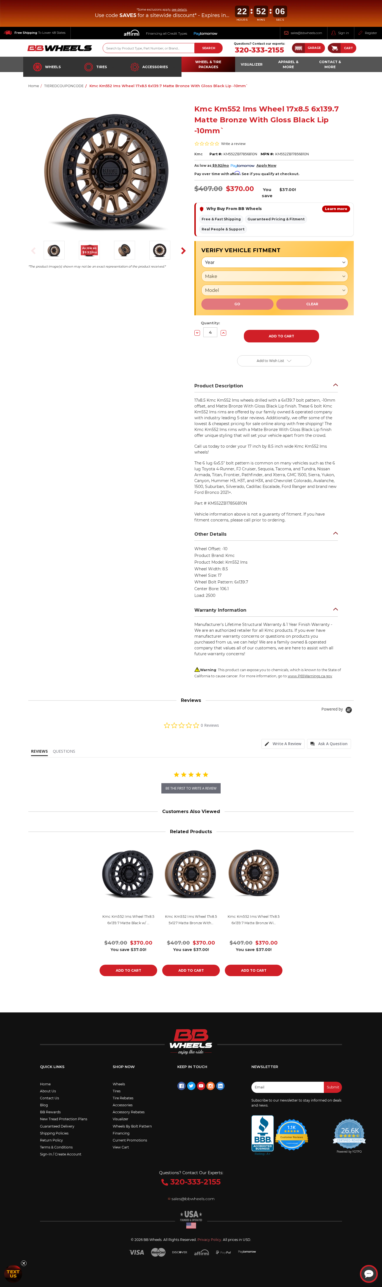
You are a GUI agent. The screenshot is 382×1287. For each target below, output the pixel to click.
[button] (308, 48)
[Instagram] (210, 1086)
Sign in (343, 33)
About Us (48, 1091)
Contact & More (330, 64)
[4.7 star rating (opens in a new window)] (291, 1131)
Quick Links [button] (52, 1066)
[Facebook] (181, 1086)
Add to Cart (128, 970)
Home (45, 1084)
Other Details (210, 534)
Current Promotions (130, 1140)
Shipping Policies (54, 1133)
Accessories (155, 67)
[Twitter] (191, 1086)
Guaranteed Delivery (57, 1126)
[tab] (283, 744)
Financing (121, 1133)
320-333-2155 (259, 50)
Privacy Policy (209, 1240)
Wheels (53, 67)
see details (179, 9)
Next (181, 251)
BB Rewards (50, 1112)
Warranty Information (220, 610)
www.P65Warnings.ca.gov (310, 676)
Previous (31, 251)
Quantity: (210, 323)
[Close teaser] (24, 1263)
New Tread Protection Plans (63, 1119)
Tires (101, 67)
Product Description (218, 386)
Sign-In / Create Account (60, 1154)
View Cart (121, 1147)
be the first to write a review (191, 788)
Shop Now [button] (124, 1066)
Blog (44, 1105)
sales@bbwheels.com (306, 33)
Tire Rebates (123, 1098)
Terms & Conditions (56, 1147)
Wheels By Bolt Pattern (132, 1126)
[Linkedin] (220, 1086)
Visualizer (120, 1119)
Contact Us (49, 1098)
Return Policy (51, 1140)
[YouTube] (201, 1086)
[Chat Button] (369, 1274)
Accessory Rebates (129, 1112)
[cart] (334, 48)
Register (371, 33)
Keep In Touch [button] (192, 1066)
